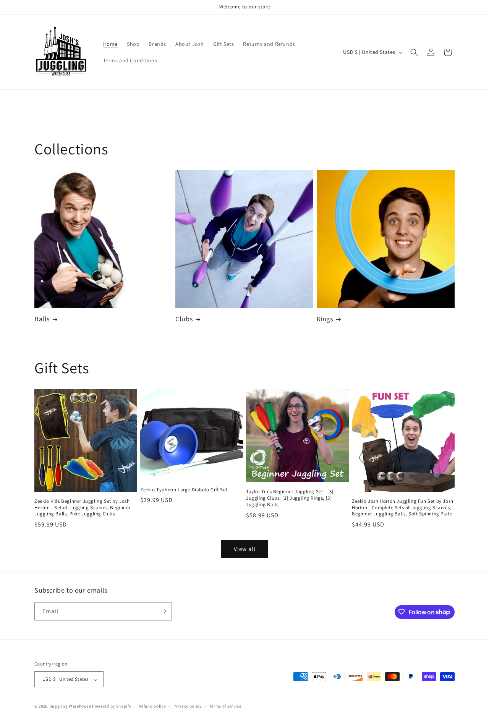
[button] (414, 52)
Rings (325, 319)
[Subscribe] (163, 611)
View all (245, 548)
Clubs (184, 319)
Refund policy (152, 706)
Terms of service (225, 706)
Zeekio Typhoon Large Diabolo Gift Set (183, 490)
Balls (42, 319)
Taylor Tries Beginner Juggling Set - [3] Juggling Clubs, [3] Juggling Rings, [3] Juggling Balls (290, 498)
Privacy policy (187, 706)
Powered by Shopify (111, 706)
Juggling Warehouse (70, 706)
